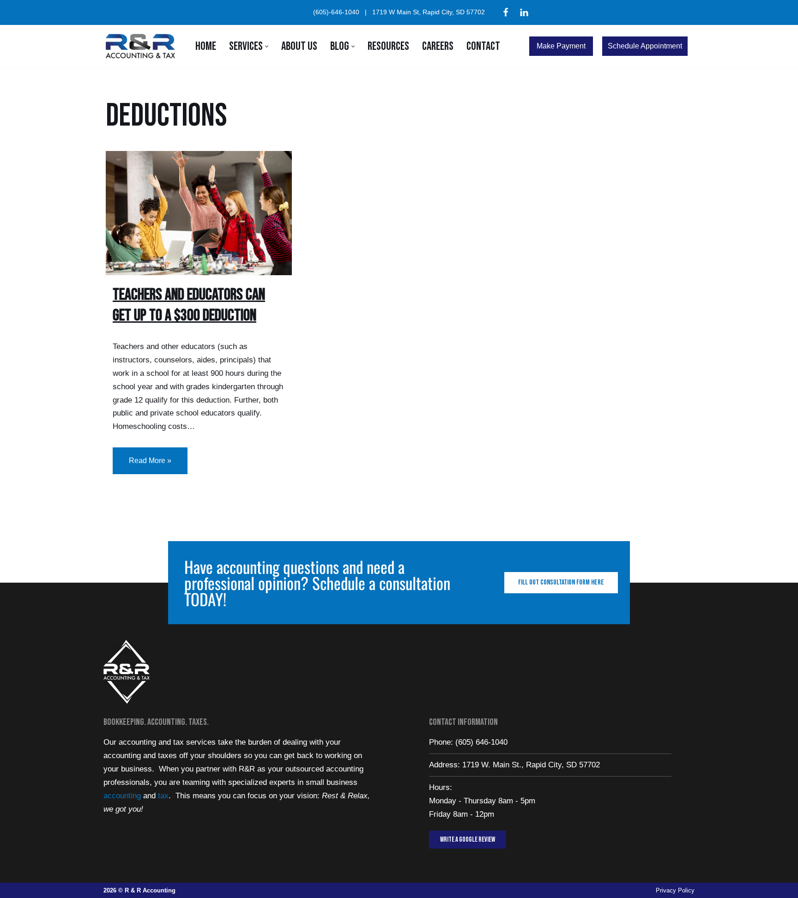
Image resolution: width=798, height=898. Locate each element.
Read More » (142, 455)
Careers (437, 46)
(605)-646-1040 (336, 12)
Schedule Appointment (645, 46)
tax (163, 795)
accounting (122, 795)
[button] (266, 46)
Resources (388, 46)
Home (205, 46)
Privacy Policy (675, 890)
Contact (483, 46)
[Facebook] (506, 12)
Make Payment (561, 46)
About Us (299, 46)
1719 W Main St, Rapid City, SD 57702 (428, 12)
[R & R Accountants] (143, 46)
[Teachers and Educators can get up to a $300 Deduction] (199, 213)
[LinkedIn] (524, 12)
